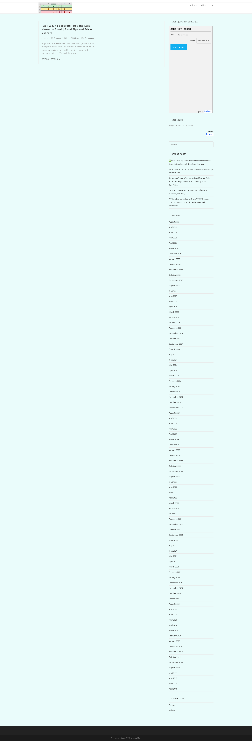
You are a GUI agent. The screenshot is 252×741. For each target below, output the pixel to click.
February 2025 (175, 317)
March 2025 (174, 312)
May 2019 (173, 683)
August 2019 (174, 667)
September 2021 (176, 535)
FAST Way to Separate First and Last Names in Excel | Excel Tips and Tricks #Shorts (67, 29)
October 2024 (175, 338)
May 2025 (173, 301)
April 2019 (173, 688)
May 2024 (173, 365)
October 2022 (175, 466)
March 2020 (174, 630)
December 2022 (175, 455)
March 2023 (174, 439)
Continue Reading (50, 59)
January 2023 (174, 450)
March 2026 (174, 248)
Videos (76, 38)
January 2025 (174, 322)
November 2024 (176, 333)
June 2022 (173, 487)
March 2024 (174, 375)
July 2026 (172, 227)
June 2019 (173, 678)
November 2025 (176, 269)
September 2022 (176, 471)
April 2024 (173, 370)
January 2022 (174, 513)
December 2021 (175, 519)
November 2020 (176, 588)
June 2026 (173, 232)
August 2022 (174, 476)
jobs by (201, 111)
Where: (193, 40)
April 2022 (173, 497)
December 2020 (175, 582)
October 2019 (175, 657)
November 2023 (176, 397)
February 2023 (175, 444)
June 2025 (173, 296)
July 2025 (172, 290)
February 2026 (175, 253)
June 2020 (173, 614)
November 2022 (176, 460)
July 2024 (172, 354)
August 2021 (174, 540)
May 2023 (173, 428)
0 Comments (88, 38)
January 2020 (174, 641)
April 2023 (173, 434)
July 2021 (172, 545)
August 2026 (174, 222)
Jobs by (211, 131)
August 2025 (174, 285)
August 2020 (174, 604)
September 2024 (176, 344)
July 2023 (172, 418)
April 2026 (173, 243)
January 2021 (174, 577)
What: (172, 34)
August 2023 (174, 413)
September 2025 (176, 280)
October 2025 (175, 275)
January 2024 (174, 386)
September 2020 (176, 598)
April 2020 (173, 625)
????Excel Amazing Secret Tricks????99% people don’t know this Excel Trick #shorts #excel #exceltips (189, 202)
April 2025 (173, 306)
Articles (172, 705)
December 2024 (175, 328)
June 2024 (173, 359)
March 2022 (174, 503)
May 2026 (173, 237)
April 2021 (173, 561)
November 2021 (176, 524)
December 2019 (175, 646)
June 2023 (173, 423)
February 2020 (175, 635)
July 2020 (172, 609)
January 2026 (174, 259)
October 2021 (175, 529)
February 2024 (175, 381)
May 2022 (173, 492)
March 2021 (174, 566)
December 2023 (175, 391)
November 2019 (176, 651)
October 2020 (175, 593)
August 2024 (174, 349)
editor (46, 38)
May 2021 (173, 556)
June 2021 (173, 551)
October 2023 (175, 402)
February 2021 (175, 572)
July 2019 (172, 673)
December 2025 (175, 264)
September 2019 (176, 662)
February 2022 (175, 508)
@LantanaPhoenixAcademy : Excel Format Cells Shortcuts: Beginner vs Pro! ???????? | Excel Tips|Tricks (189, 181)
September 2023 (176, 407)
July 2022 (172, 482)
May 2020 (173, 619)
